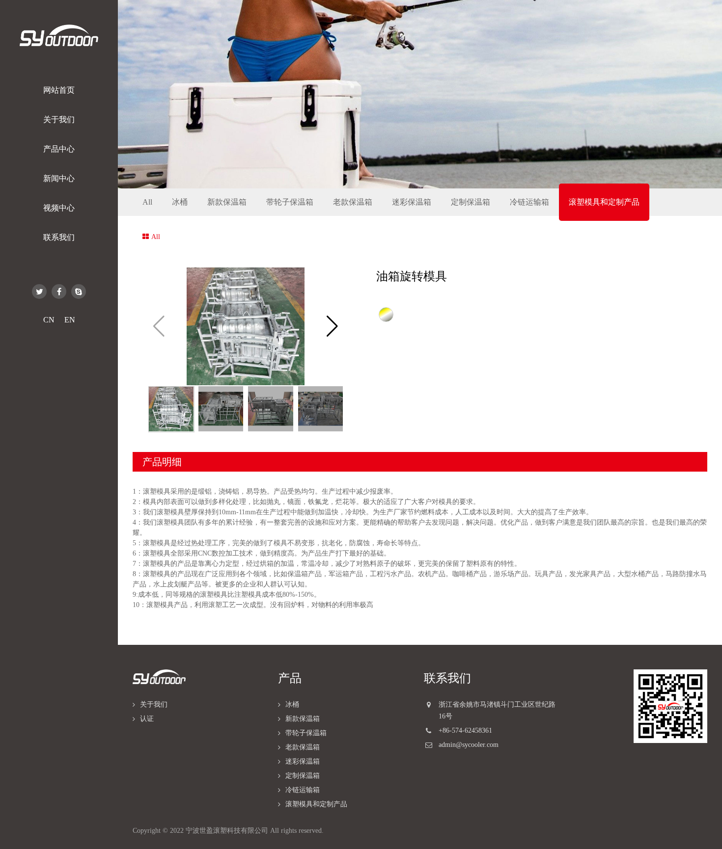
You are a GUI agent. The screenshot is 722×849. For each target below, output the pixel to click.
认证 (147, 718)
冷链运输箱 (529, 202)
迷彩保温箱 (411, 202)
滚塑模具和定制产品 (604, 202)
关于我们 (59, 119)
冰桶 (180, 202)
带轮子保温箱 (289, 202)
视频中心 (59, 208)
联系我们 (59, 237)
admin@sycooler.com (469, 744)
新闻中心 (59, 178)
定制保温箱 (470, 202)
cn (49, 320)
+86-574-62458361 (465, 730)
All (147, 202)
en (69, 320)
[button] (332, 326)
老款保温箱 (352, 202)
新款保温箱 (227, 202)
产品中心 (59, 149)
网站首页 (59, 90)
